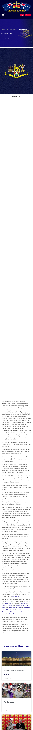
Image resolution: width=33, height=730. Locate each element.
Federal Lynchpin (23, 610)
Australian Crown (5, 38)
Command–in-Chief (14, 608)
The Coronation (9, 702)
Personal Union (26, 612)
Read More (6, 674)
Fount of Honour (20, 606)
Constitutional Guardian (9, 612)
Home (3, 29)
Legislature (7, 603)
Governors (15, 596)
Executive (23, 603)
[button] (3, 15)
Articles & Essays (11, 29)
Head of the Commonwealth (18, 614)
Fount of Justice (7, 606)
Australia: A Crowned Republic (14, 670)
